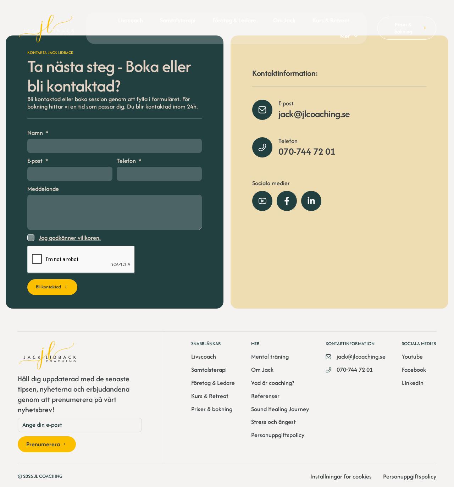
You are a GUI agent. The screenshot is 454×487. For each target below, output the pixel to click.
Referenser (265, 396)
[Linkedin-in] (311, 201)
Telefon (127, 161)
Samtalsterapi (177, 20)
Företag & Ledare (234, 20)
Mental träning (270, 356)
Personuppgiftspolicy (277, 435)
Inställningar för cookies (341, 476)
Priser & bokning (211, 409)
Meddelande (43, 189)
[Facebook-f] (287, 201)
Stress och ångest (273, 422)
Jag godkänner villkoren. (70, 238)
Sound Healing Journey (280, 409)
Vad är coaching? (272, 383)
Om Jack (284, 20)
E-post (35, 161)
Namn (35, 133)
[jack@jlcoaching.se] (262, 110)
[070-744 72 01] (262, 147)
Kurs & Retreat (331, 20)
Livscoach (130, 20)
